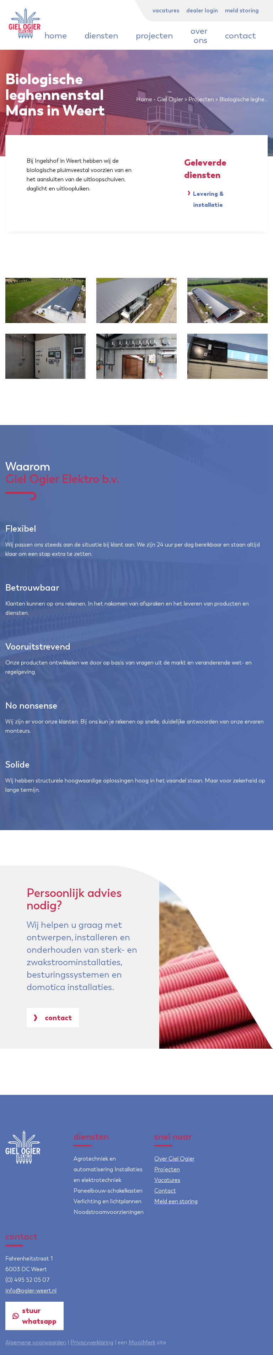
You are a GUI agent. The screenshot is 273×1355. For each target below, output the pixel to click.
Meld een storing (176, 1201)
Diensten (101, 35)
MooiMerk (142, 1342)
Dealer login (202, 10)
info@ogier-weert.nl (31, 1290)
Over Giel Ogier (174, 1158)
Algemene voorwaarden (35, 1342)
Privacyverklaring (91, 1342)
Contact (240, 35)
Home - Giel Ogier (159, 99)
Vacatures (165, 10)
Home (55, 35)
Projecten (154, 35)
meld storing (242, 10)
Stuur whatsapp (39, 1316)
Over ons (199, 35)
